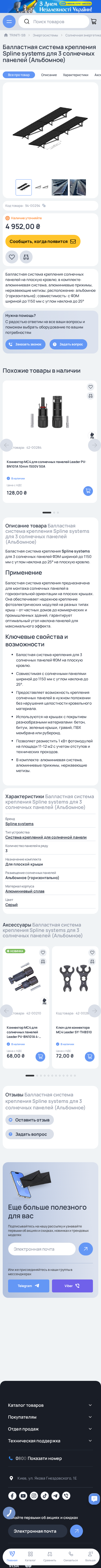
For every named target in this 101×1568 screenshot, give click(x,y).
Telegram (25, 1286)
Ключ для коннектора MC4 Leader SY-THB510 (74, 1029)
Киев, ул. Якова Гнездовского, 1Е (47, 1478)
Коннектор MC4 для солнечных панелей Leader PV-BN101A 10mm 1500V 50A (46, 464)
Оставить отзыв (32, 1120)
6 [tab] (52, 1075)
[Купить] (88, 491)
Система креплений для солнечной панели (46, 837)
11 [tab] (71, 1075)
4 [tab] (45, 1075)
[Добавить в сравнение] (90, 396)
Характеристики (75, 75)
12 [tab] (75, 1075)
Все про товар (19, 75)
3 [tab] (58, 512)
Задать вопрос (71, 344)
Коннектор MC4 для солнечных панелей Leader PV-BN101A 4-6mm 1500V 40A (23, 1032)
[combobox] (53, 21)
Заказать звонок (28, 344)
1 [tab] (47, 512)
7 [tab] (56, 1075)
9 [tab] (63, 1075)
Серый (11, 904)
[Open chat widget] (94, 1499)
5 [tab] (48, 1075)
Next (94, 445)
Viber (69, 1286)
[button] (11, 257)
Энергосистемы (45, 35)
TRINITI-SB (17, 35)
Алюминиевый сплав (24, 891)
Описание (49, 75)
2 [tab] (54, 512)
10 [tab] (67, 1075)
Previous (6, 445)
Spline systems (19, 823)
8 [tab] (60, 1075)
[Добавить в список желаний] (90, 387)
